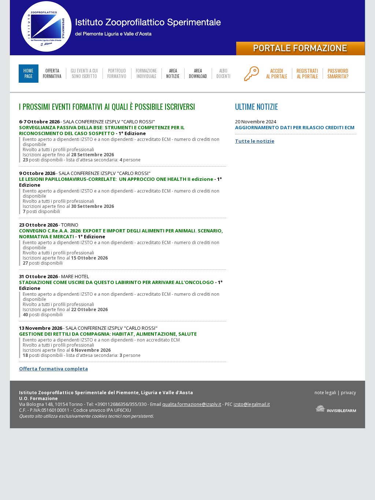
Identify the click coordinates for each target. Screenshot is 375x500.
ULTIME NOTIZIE (256, 106)
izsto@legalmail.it (252, 404)
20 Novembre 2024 (294, 125)
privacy (348, 392)
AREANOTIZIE (172, 73)
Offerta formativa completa (53, 368)
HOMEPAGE (28, 73)
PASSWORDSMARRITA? (338, 73)
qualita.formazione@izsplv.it (191, 404)
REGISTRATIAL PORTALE (307, 73)
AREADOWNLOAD (198, 73)
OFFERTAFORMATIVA (52, 73)
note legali (325, 392)
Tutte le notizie (254, 141)
